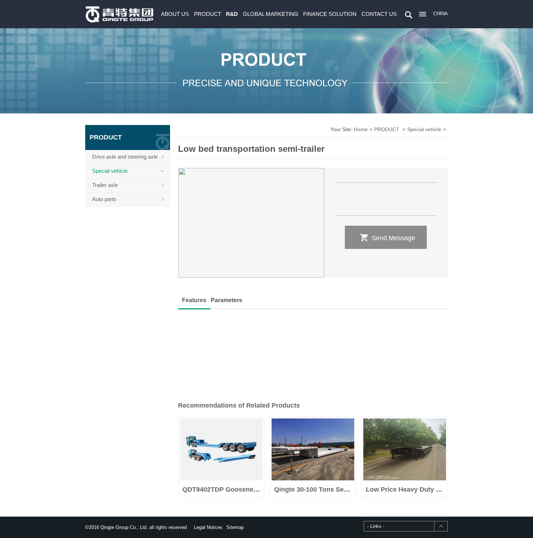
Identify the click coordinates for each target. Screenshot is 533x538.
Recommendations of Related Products (239, 405)
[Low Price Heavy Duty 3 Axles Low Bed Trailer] (404, 449)
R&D (232, 14)
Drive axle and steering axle (125, 157)
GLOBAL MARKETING (270, 14)
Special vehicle (110, 171)
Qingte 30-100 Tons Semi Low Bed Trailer (338, 489)
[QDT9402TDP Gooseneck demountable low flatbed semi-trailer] (221, 449)
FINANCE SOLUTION (329, 14)
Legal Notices (208, 527)
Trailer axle (105, 185)
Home (361, 129)
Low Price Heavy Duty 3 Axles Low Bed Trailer (437, 489)
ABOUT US (175, 14)
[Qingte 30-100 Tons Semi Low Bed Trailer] (313, 449)
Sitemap (235, 527)
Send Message (387, 237)
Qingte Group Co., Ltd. (119, 14)
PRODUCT (207, 14)
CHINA (440, 13)
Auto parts (104, 199)
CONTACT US (379, 14)
